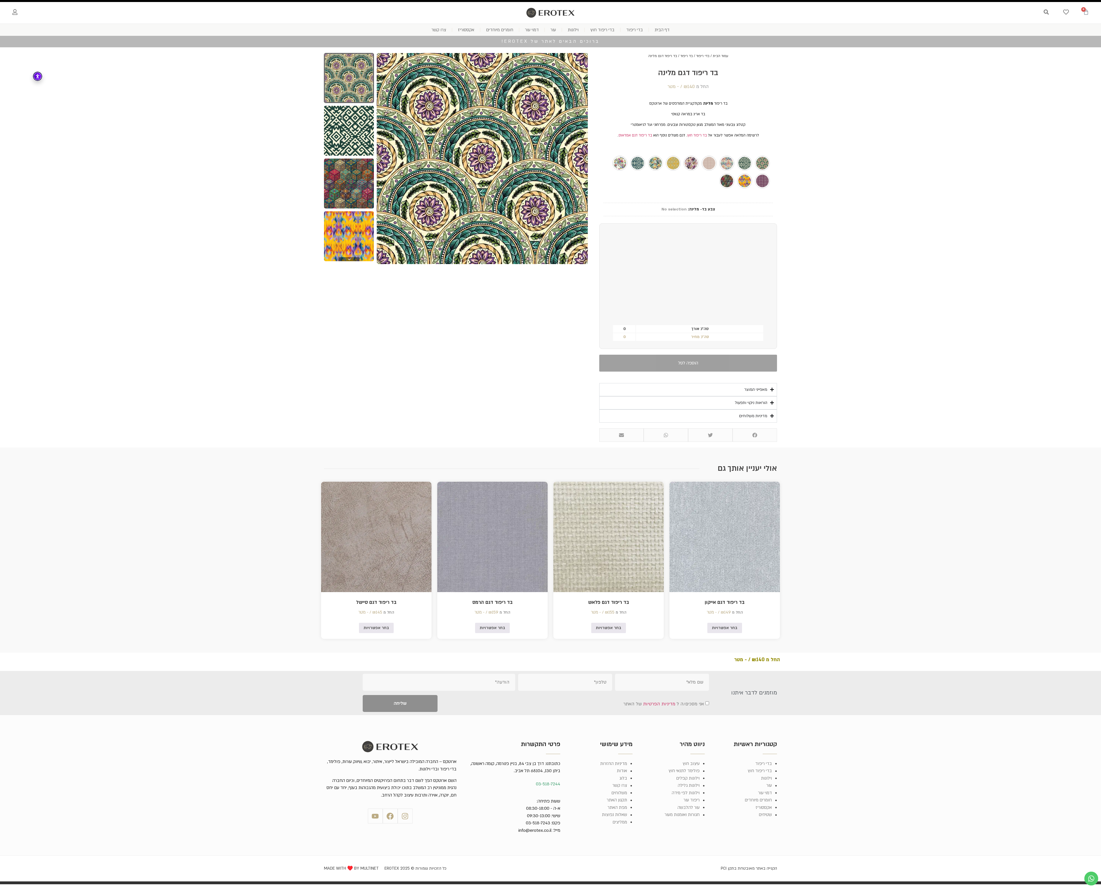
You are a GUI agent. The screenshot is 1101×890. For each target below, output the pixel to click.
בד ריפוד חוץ (697, 135)
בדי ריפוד (634, 30)
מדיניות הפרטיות (659, 704)
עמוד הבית (720, 56)
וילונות (573, 30)
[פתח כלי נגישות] (37, 76)
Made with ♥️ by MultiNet (351, 868)
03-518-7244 (548, 784)
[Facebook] (390, 816)
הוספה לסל (688, 363)
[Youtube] (375, 816)
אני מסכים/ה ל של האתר (663, 704)
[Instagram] (405, 816)
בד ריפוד (686, 56)
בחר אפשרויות (724, 628)
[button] (755, 435)
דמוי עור (532, 30)
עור (553, 30)
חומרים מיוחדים (499, 30)
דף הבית (662, 30)
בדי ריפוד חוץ (602, 30)
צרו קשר (439, 30)
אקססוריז (466, 30)
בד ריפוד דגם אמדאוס (635, 135)
